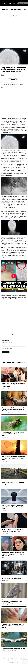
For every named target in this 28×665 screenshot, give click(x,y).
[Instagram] (21, 3)
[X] (23, 3)
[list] (14, 9)
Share (25, 75)
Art (25, 9)
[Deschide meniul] (14, 3)
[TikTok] (26, 3)
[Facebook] (19, 3)
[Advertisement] (14, 33)
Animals (5, 9)
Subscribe (5, 352)
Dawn (13, 202)
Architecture (16, 9)
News (2, 75)
